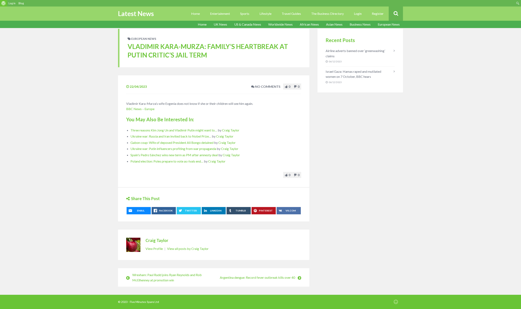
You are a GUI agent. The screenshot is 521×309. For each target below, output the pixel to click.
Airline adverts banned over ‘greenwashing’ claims (355, 53)
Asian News (334, 24)
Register (378, 13)
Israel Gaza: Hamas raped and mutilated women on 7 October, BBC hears (353, 74)
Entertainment (220, 13)
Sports (244, 13)
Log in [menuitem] (12, 3)
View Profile (154, 248)
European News (389, 24)
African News (309, 24)
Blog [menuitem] (21, 3)
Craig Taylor (230, 130)
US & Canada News (247, 24)
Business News (360, 24)
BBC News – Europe (140, 109)
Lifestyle (265, 13)
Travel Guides (291, 13)
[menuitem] (3, 3)
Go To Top (396, 302)
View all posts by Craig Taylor (188, 248)
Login (358, 13)
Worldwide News (280, 24)
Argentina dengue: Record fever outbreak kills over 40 (257, 277)
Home (195, 13)
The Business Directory (327, 13)
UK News (220, 24)
